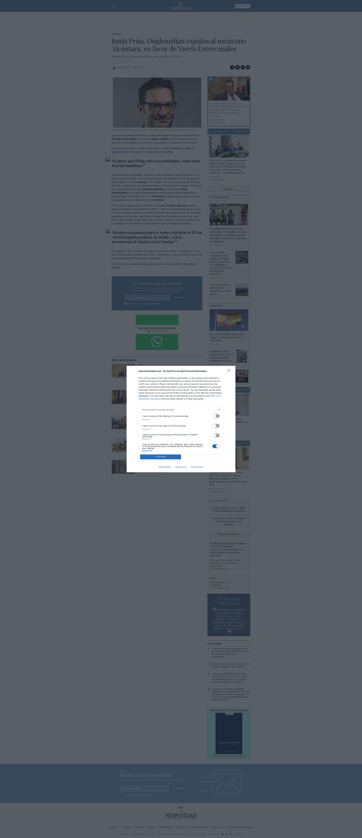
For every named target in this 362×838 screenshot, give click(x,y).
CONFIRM (160, 457)
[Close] (230, 371)
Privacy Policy (197, 467)
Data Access (181, 467)
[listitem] (181, 409)
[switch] (216, 416)
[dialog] (181, 419)
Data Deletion (165, 467)
